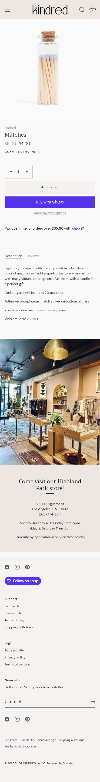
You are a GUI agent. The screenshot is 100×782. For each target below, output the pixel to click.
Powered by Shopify (60, 763)
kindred (10, 128)
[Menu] (7, 10)
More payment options (50, 213)
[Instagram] (17, 567)
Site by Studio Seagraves (21, 746)
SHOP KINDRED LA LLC (30, 763)
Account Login (15, 620)
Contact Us (13, 613)
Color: (9, 152)
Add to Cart (50, 187)
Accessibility (14, 650)
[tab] (16, 256)
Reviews (33, 256)
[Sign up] (93, 701)
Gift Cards (12, 606)
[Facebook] (7, 567)
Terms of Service (17, 664)
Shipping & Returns (19, 627)
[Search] (82, 10)
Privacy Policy (15, 657)
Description (13, 256)
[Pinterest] (27, 567)
